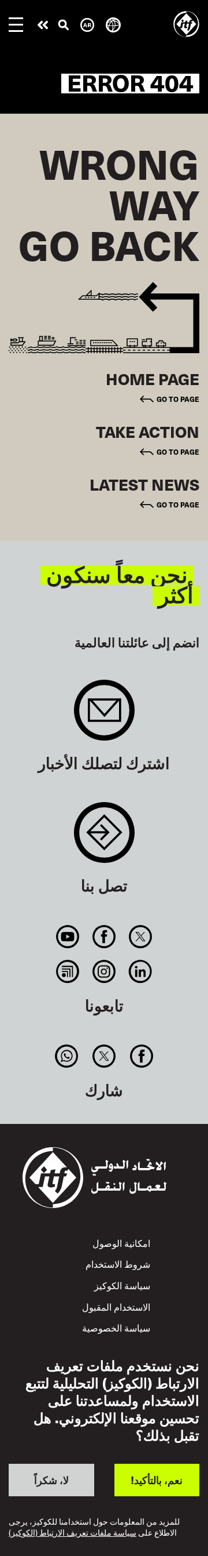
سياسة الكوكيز (122, 1285)
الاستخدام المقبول (116, 1307)
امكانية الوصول (121, 1243)
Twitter (140, 936)
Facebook (103, 936)
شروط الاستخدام (118, 1264)
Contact (104, 838)
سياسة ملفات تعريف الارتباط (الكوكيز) (72, 1533)
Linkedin (140, 971)
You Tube (67, 936)
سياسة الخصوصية (116, 1328)
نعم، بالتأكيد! (157, 1479)
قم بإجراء (43, 25)
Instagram (103, 971)
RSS (67, 971)
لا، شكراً (51, 1479)
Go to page (178, 399)
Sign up (104, 716)
